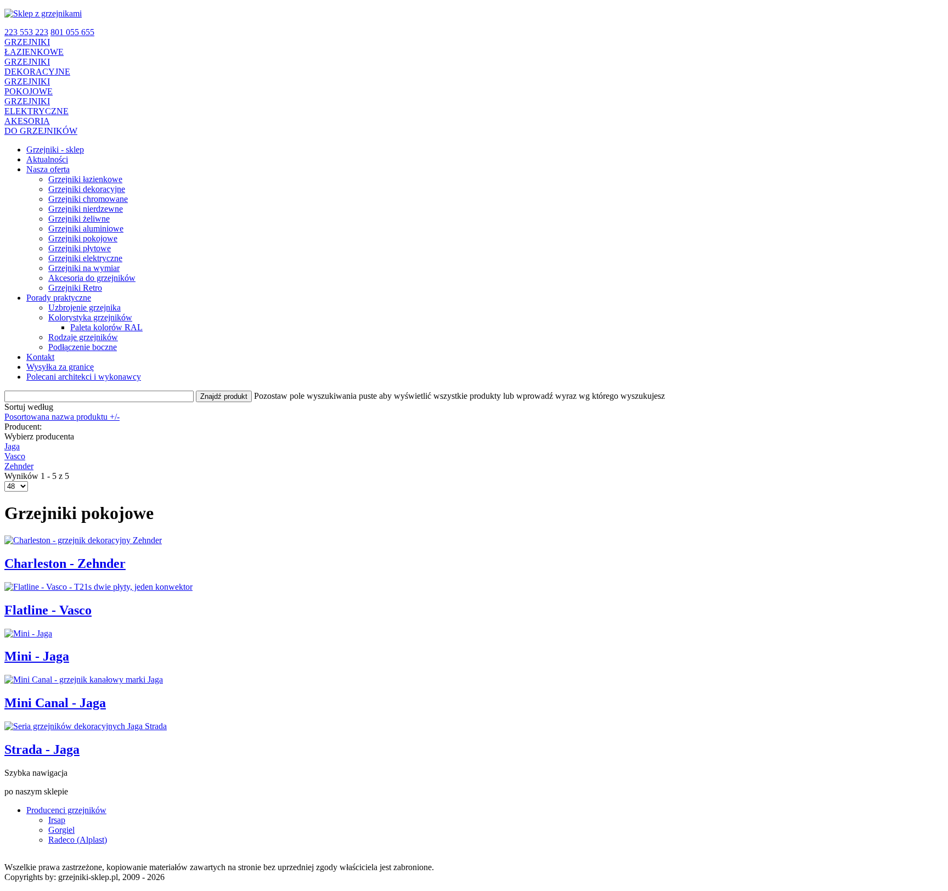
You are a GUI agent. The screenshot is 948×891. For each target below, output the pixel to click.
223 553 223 (26, 32)
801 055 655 (72, 32)
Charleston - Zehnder (65, 563)
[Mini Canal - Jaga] (83, 679)
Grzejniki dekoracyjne (86, 189)
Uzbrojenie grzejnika (84, 307)
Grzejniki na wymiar (84, 268)
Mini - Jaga (36, 656)
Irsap (56, 820)
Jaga (12, 446)
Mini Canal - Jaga (55, 703)
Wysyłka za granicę (60, 366)
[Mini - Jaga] (28, 633)
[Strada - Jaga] (85, 726)
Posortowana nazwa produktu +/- (62, 416)
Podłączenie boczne (82, 347)
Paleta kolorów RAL (106, 327)
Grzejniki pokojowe (82, 238)
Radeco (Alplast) (77, 839)
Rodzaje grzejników (83, 337)
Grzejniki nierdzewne (85, 208)
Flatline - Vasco (48, 610)
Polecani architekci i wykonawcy (83, 376)
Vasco (14, 456)
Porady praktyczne (58, 297)
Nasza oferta (48, 169)
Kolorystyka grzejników (90, 317)
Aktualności (47, 159)
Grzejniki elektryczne (85, 258)
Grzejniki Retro (75, 287)
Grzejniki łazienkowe (85, 179)
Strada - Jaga (42, 749)
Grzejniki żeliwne (79, 218)
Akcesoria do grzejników (92, 278)
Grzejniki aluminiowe (85, 228)
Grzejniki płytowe (79, 248)
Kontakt (40, 357)
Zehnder (18, 466)
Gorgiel (61, 829)
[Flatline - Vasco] (98, 586)
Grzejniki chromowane (88, 199)
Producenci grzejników (66, 810)
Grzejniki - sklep (55, 149)
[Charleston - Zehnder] (83, 540)
